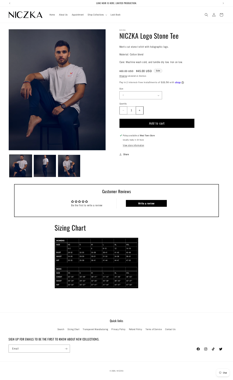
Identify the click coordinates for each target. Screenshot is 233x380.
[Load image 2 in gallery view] (45, 166)
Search (60, 329)
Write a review (146, 203)
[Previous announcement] (9, 3)
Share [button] (126, 154)
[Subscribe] (66, 349)
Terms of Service (153, 329)
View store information (133, 145)
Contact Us (170, 329)
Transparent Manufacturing (95, 329)
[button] (97, 14)
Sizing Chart (73, 329)
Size (121, 88)
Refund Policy (135, 329)
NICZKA (120, 371)
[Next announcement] (223, 3)
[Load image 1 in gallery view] (20, 166)
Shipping (123, 76)
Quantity (123, 103)
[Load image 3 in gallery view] (69, 166)
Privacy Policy (118, 329)
